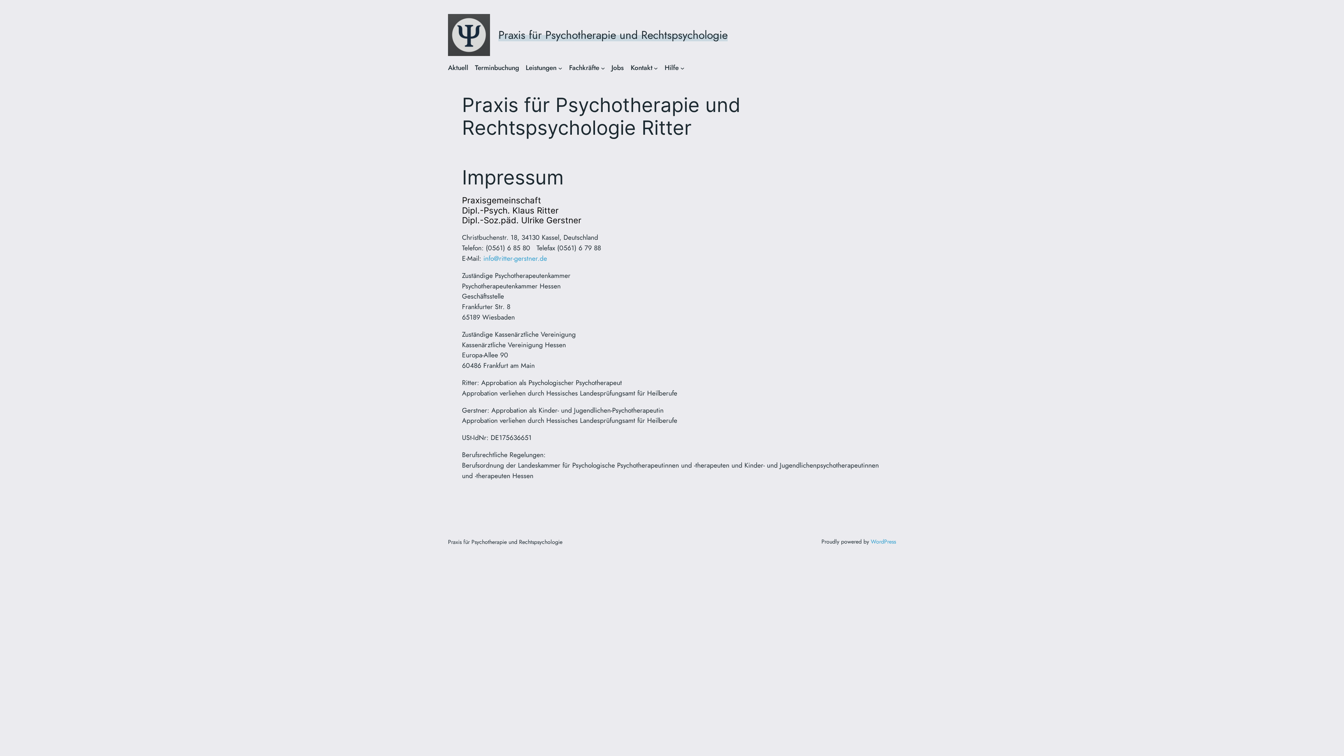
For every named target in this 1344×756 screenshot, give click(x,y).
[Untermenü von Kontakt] (656, 68)
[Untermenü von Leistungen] (560, 68)
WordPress (883, 542)
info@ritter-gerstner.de (515, 258)
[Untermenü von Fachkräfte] (603, 68)
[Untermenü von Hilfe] (682, 68)
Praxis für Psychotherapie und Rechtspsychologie (613, 35)
